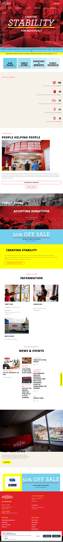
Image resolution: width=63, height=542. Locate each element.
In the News (28, 384)
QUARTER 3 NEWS (38, 398)
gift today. (55, 53)
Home (3, 8)
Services (28, 8)
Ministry (9, 8)
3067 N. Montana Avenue (12, 307)
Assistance (4, 522)
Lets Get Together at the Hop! (11, 373)
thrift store (12, 203)
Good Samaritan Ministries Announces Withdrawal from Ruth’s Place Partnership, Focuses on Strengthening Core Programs (40, 380)
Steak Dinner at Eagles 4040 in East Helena (26, 371)
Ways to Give (37, 8)
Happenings (53, 8)
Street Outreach (53, 64)
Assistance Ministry (39, 63)
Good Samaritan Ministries (8, 520)
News (26, 365)
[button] (56, 3)
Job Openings (35, 522)
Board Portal (35, 529)
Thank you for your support (39, 361)
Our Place (10, 64)
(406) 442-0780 (35, 49)
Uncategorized (9, 370)
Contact (4, 12)
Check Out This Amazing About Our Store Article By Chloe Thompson (26, 393)
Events (45, 8)
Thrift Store (18, 8)
